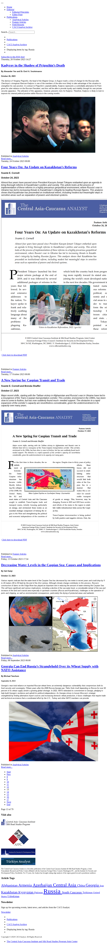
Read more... (6, 158)
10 (8, 782)
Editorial (10, 9)
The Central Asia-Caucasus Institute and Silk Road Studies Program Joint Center (42, 941)
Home (9, 7)
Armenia (25, 885)
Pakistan (38, 892)
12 (8, 787)
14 (8, 792)
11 (8, 784)
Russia (52, 891)
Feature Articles (19, 22)
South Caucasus (72, 892)
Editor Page (17, 14)
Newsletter (6, 912)
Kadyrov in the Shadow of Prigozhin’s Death (33, 65)
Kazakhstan (9, 892)
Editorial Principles (20, 12)
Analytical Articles (20, 19)
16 (8, 797)
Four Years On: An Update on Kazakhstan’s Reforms (39, 167)
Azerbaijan (43, 885)
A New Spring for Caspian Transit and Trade (33, 380)
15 (8, 794)
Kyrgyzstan (26, 892)
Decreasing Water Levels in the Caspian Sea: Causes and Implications (51, 565)
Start (9, 772)
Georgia (93, 885)
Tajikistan (88, 892)
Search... (5, 32)
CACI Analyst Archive (22, 27)
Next (9, 802)
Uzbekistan (13, 896)
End (8, 804)
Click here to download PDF (14, 355)
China (81, 885)
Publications (12, 17)
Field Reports (18, 24)
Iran (102, 885)
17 (8, 799)
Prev (9, 774)
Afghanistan (9, 885)
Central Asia (65, 884)
